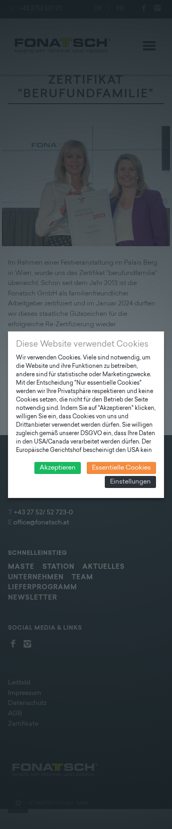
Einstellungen (130, 482)
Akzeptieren (58, 468)
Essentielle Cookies (121, 468)
